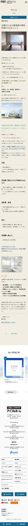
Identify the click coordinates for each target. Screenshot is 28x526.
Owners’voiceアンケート (7, 480)
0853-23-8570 (15, 433)
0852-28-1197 (15, 448)
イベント (3, 463)
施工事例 (17, 459)
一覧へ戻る (14, 333)
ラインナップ (4, 484)
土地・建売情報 (5, 488)
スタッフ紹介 (18, 470)
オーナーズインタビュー (7, 475)
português (17, 481)
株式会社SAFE (14, 444)
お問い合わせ (18, 477)
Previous (1, 368)
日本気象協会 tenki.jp (9, 322)
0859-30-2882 (15, 438)
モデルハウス (18, 466)
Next (26, 368)
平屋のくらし (4, 472)
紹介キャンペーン (19, 474)
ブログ (16, 463)
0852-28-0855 (15, 427)
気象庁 (4, 319)
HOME (3, 459)
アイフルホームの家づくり (7, 467)
